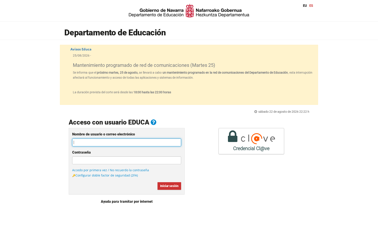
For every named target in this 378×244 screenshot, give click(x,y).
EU (305, 6)
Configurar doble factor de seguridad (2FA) (106, 175)
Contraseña (81, 152)
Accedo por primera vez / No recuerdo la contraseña (110, 170)
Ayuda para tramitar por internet (127, 201)
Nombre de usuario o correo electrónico (103, 134)
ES (311, 6)
